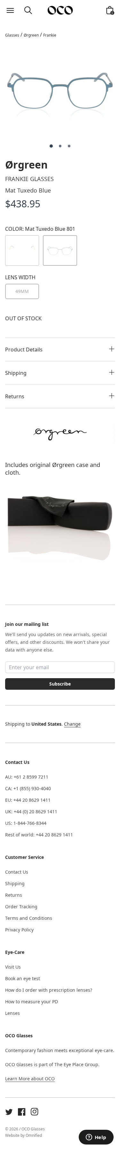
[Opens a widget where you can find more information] (96, 1138)
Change (72, 724)
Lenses (12, 1013)
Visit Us (13, 967)
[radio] (22, 291)
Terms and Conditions (28, 918)
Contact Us (16, 872)
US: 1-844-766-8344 (25, 823)
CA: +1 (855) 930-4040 (28, 788)
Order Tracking (21, 906)
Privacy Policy (19, 930)
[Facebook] (22, 1112)
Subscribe (60, 684)
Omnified (34, 1135)
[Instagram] (34, 1112)
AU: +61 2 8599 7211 (26, 777)
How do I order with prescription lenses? (48, 990)
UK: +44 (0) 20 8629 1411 (31, 811)
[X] (9, 1112)
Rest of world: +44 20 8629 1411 (39, 835)
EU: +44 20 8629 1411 (28, 800)
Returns (13, 895)
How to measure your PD (31, 1001)
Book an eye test (22, 978)
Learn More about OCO (30, 1079)
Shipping (15, 883)
